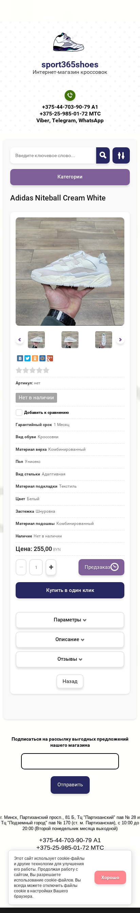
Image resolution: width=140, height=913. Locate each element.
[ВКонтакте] (20, 358)
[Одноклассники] (35, 358)
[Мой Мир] (42, 358)
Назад (70, 681)
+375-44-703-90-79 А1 (70, 107)
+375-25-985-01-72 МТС (70, 113)
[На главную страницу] (68, 42)
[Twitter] (27, 358)
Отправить (70, 785)
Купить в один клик (70, 590)
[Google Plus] (50, 358)
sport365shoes (70, 64)
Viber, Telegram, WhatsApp (70, 120)
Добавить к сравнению (46, 412)
